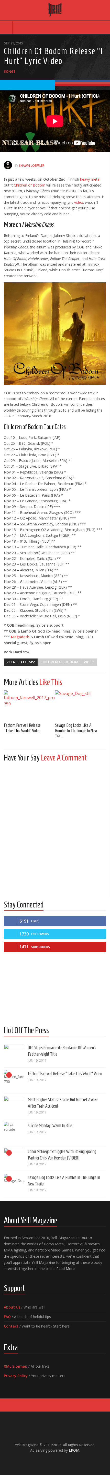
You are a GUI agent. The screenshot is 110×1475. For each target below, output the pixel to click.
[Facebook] (43, 1461)
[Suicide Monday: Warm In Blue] (14, 1132)
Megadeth (20, 636)
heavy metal (90, 179)
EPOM (74, 1450)
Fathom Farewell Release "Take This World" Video (22, 728)
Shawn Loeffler (31, 165)
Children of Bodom (29, 185)
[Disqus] (55, 830)
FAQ (7, 1316)
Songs (10, 71)
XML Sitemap (15, 1366)
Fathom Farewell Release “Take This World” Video (65, 1073)
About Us (12, 1307)
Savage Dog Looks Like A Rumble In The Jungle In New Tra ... (76, 730)
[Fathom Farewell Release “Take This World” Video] (29, 704)
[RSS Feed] (67, 1461)
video (78, 202)
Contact (11, 1326)
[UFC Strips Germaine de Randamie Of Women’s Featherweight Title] (14, 1054)
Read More (65, 1268)
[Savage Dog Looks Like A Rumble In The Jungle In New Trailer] (80, 704)
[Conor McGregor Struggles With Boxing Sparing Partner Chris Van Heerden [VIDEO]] (14, 1158)
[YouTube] (51, 1461)
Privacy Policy (16, 1375)
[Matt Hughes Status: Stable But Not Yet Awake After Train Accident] (14, 1106)
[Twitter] (59, 1461)
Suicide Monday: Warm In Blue (50, 1125)
